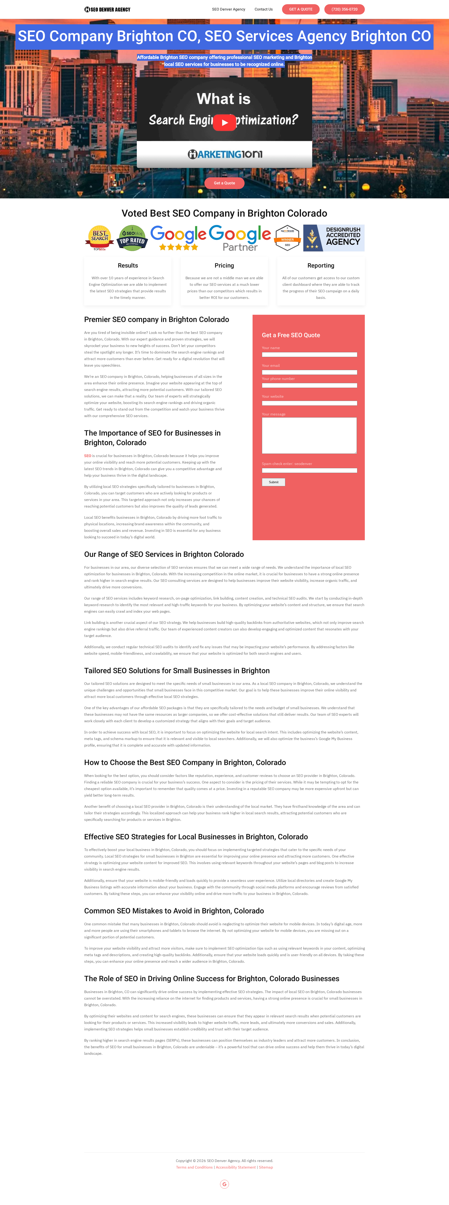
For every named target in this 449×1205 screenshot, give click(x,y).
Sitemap (266, 1167)
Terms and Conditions (194, 1167)
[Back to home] (107, 9)
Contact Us (264, 9)
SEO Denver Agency (228, 9)
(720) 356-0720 (345, 9)
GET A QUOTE (300, 9)
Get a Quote (224, 183)
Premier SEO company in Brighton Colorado (156, 319)
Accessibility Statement (236, 1167)
